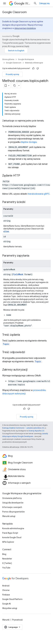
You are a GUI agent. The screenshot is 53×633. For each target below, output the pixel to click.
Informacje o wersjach (12, 507)
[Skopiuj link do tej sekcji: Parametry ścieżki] (28, 202)
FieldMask (18, 274)
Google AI (6, 604)
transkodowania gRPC (39, 194)
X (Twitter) (7, 563)
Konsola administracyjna (13, 528)
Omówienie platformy (12, 498)
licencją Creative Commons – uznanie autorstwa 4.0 (23, 428)
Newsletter (7, 559)
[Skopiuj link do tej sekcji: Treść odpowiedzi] (28, 352)
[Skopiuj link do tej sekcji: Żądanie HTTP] (23, 175)
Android (5, 586)
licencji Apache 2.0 (36, 431)
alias (6, 231)
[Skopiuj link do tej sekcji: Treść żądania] (23, 335)
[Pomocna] (33, 68)
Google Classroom (14, 12)
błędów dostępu (29, 142)
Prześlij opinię (12, 74)
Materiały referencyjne (34, 63)
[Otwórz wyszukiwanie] (35, 3)
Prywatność (17, 620)
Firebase (6, 595)
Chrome (5, 590)
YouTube (6, 568)
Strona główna (8, 59)
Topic (6, 344)
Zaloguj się (44, 3)
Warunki (5, 620)
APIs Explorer (8, 542)
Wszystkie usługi (9, 608)
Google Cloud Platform (12, 599)
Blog (4, 554)
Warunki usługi (8, 516)
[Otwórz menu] (4, 3)
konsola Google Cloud (11, 537)
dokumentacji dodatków (25, 28)
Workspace (28, 3)
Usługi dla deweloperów (12, 503)
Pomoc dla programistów (13, 512)
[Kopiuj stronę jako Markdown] (14, 85)
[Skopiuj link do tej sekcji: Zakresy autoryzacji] (30, 370)
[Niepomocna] (37, 68)
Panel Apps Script (10, 533)
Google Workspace (26, 59)
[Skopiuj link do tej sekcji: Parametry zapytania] (32, 256)
